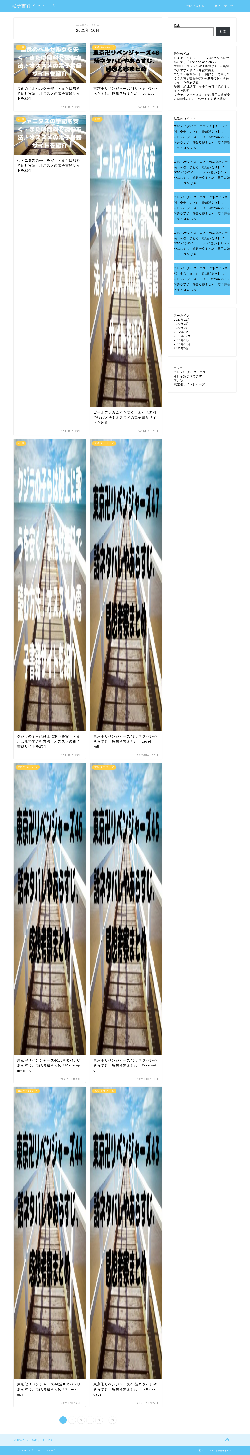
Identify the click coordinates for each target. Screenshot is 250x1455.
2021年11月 (182, 340)
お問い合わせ (195, 6)
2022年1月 (181, 332)
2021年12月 (182, 336)
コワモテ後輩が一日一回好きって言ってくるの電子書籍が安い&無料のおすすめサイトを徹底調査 (202, 78)
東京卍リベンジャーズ (189, 384)
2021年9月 (181, 348)
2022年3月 (181, 323)
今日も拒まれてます (188, 376)
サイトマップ (224, 6)
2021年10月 (182, 344)
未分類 (178, 380)
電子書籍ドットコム (34, 5)
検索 (177, 25)
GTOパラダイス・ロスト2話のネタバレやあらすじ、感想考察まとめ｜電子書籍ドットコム (202, 249)
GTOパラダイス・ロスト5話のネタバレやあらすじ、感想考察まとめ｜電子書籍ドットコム (202, 142)
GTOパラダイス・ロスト (191, 372)
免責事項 (51, 1450)
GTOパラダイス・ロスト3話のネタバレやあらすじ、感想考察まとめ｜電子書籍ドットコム (202, 213)
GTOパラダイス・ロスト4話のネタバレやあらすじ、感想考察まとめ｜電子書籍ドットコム (202, 178)
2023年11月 (182, 319)
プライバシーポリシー (28, 1450)
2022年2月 (181, 327)
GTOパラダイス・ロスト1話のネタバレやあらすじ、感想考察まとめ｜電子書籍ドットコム (202, 284)
